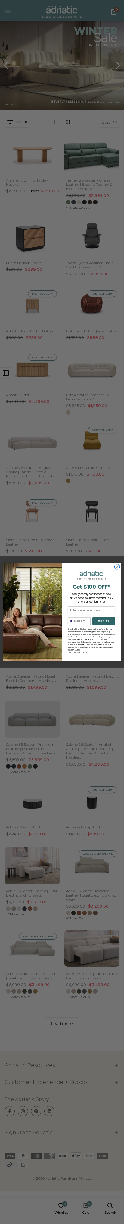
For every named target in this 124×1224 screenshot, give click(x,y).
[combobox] (70, 621)
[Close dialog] (117, 566)
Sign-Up (104, 621)
